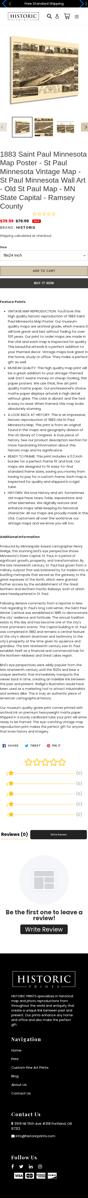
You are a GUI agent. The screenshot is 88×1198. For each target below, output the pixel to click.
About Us (19, 1084)
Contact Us (21, 1093)
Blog (15, 1076)
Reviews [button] (14, 834)
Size (3, 247)
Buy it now (44, 283)
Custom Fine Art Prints (30, 1067)
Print (15, 1059)
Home (16, 1050)
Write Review (59, 834)
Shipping (6, 235)
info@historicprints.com (35, 1136)
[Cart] (66, 16)
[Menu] (77, 16)
